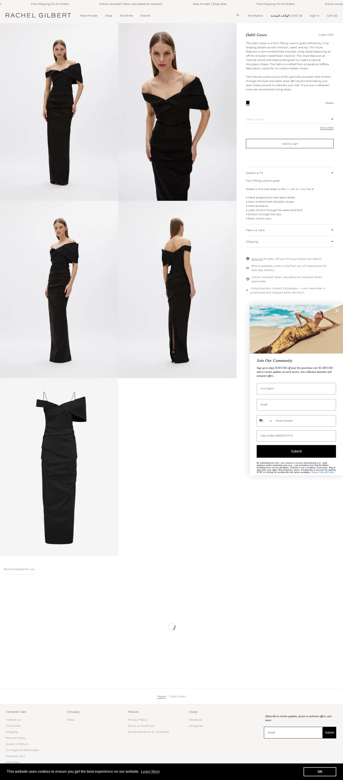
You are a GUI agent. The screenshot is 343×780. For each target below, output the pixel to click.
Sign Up (257, 259)
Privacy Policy (137, 719)
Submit (329, 732)
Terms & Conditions (141, 726)
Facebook (195, 719)
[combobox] (265, 420)
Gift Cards (13, 762)
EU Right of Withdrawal (22, 750)
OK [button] (320, 771)
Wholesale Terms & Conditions (148, 732)
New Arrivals (89, 15)
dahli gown (256, 34)
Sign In (314, 15)
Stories (145, 15)
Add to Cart (290, 143)
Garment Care (15, 756)
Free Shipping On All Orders (38, 4)
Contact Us (13, 719)
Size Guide (13, 726)
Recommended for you (19, 569)
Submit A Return (17, 744)
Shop (108, 15)
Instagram (196, 726)
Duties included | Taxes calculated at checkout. (119, 4)
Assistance (255, 15)
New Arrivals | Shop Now (197, 4)
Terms (331, 472)
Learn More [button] (150, 771)
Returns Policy (16, 738)
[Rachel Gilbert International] (38, 15)
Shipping (12, 732)
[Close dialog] (337, 311)
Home (162, 696)
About (71, 719)
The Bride (126, 15)
